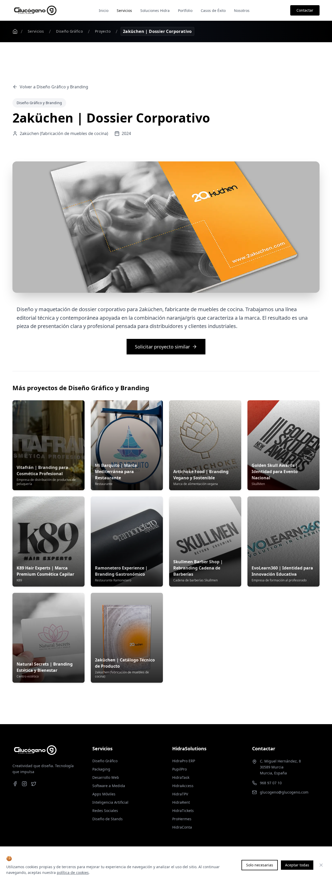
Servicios (124, 10)
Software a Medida (108, 785)
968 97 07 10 (271, 782)
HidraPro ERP (183, 760)
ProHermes (181, 818)
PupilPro (179, 769)
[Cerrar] (321, 865)
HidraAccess (182, 785)
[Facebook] (15, 783)
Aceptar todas (297, 864)
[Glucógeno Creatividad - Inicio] (35, 10)
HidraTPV (180, 794)
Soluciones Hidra (155, 10)
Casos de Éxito (213, 10)
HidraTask (180, 777)
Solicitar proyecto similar (162, 347)
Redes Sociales (105, 810)
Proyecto (102, 31)
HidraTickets (183, 810)
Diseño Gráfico (69, 31)
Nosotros (242, 10)
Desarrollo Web (105, 777)
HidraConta (182, 827)
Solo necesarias (259, 864)
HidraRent (181, 802)
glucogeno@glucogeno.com (284, 792)
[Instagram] (24, 783)
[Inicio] (15, 31)
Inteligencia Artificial (110, 802)
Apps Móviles (103, 794)
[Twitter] (33, 783)
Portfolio (185, 10)
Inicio (103, 10)
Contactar (304, 10)
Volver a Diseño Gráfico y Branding (54, 87)
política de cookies (73, 872)
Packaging (101, 769)
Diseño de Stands (107, 818)
